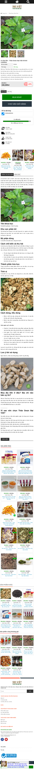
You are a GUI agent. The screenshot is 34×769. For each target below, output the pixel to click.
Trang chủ (4, 13)
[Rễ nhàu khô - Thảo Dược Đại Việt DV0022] (9, 540)
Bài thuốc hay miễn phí (7, 726)
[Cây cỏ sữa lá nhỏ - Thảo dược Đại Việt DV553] (9, 565)
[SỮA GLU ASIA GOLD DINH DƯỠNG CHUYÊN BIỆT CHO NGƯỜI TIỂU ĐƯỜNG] (9, 462)
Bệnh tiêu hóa (4, 721)
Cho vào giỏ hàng (17, 104)
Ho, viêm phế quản (5, 712)
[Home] (17, 7)
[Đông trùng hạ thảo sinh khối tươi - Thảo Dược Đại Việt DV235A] (9, 488)
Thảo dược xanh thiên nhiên (8, 717)
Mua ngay (17, 97)
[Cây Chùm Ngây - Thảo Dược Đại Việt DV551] (25, 565)
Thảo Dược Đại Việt (13, 13)
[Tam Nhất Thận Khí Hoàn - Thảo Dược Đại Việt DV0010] (17, 160)
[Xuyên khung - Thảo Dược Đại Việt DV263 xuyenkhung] (5, 665)
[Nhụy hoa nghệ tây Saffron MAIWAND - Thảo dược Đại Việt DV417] (25, 488)
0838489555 (9, 113)
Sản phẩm (3, 746)
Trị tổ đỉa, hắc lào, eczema (6, 701)
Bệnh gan (3, 719)
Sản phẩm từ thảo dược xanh (9, 708)
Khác (2, 705)
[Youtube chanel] (6, 739)
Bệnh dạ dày (3, 723)
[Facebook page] (2, 739)
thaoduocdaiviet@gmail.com (10, 735)
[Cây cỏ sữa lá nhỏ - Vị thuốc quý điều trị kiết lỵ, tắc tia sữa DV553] (28, 644)
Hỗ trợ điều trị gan (4, 710)
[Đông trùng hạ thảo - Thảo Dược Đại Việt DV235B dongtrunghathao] (5, 159)
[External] (16, 756)
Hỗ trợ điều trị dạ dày (5, 714)
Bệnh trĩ (2, 698)
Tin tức (2, 750)
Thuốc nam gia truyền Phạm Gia (9, 696)
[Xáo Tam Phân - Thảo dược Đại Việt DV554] (25, 540)
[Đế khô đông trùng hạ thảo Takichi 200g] (5, 644)
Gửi (30, 691)
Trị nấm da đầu (4, 700)
